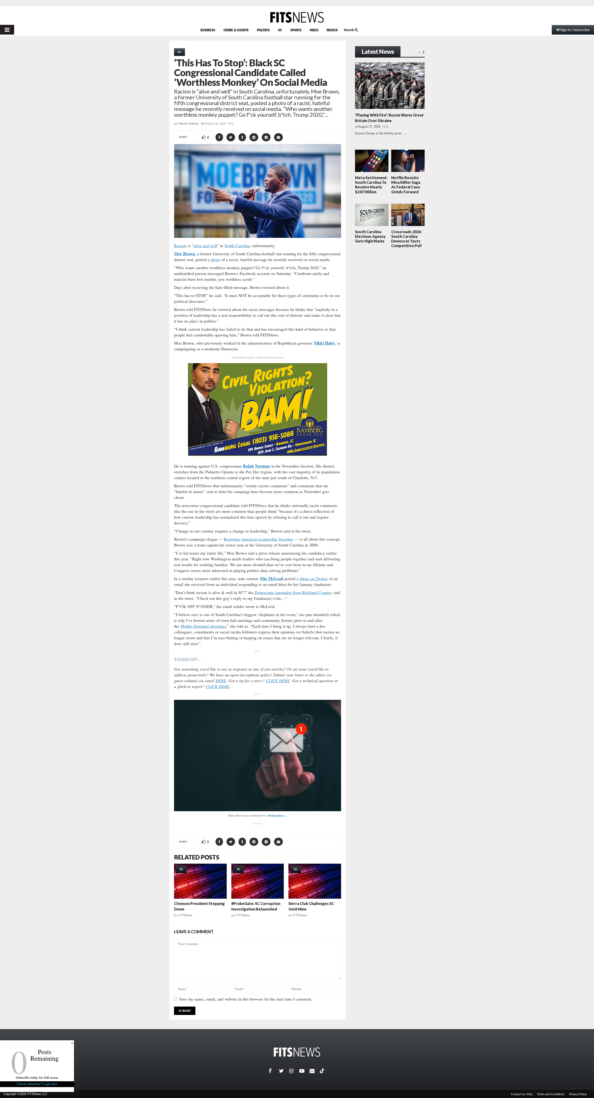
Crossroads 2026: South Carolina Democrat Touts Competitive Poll (406, 238)
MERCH (332, 30)
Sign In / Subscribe (574, 29)
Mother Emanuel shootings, (204, 626)
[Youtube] (304, 1071)
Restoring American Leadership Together (258, 539)
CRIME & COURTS (236, 30)
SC (280, 30)
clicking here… (277, 815)
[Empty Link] (419, 51)
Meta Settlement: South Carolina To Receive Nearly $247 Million (371, 184)
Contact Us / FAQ (521, 1094)
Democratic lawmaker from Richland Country (292, 592)
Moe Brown (184, 254)
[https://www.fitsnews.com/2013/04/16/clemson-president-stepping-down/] (200, 881)
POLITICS (263, 30)
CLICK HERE (278, 680)
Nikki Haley (324, 343)
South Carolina (237, 245)
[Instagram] (294, 1071)
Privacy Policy (578, 1094)
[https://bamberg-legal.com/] (257, 454)
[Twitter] (284, 1071)
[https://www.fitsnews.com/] (297, 17)
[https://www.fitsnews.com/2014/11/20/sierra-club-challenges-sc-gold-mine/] (314, 881)
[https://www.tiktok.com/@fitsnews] (322, 1071)
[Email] (315, 1071)
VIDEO (314, 30)
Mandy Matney (189, 123)
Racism (180, 245)
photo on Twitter (314, 578)
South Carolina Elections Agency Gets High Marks (370, 236)
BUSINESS (207, 30)
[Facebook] (274, 1071)
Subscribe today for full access (37, 1077)
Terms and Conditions (551, 1094)
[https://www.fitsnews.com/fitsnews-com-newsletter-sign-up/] (257, 755)
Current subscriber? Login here (37, 1084)
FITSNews (185, 915)
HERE (221, 680)
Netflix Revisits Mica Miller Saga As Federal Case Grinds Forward (405, 184)
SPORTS (295, 30)
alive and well (205, 245)
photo (215, 259)
